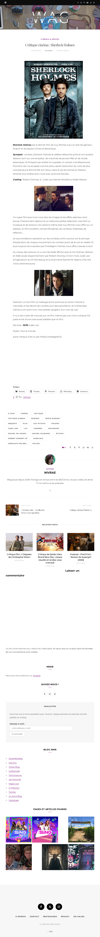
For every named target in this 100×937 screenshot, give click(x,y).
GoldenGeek (14, 771)
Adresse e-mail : (17, 724)
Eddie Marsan (53, 418)
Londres (37, 428)
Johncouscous (15, 775)
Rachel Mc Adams (17, 433)
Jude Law (13, 428)
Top (51, 932)
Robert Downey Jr (17, 438)
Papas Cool (14, 784)
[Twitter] (4, 73)
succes (36, 443)
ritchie (60, 433)
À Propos (20, 916)
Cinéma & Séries (50, 39)
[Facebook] (4, 67)
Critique (38, 413)
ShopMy (36, 675)
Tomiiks (12, 792)
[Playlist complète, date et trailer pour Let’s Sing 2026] (19, 830)
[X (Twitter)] (50, 906)
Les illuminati (15, 779)
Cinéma (24, 413)
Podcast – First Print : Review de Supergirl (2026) (80, 557)
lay (25, 428)
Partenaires (50, 916)
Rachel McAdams (41, 433)
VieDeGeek (14, 800)
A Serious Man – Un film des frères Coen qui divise (33, 511)
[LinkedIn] (4, 93)
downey (35, 418)
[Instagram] (59, 906)
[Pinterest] (4, 80)
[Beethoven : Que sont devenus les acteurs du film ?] (19, 857)
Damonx (13, 763)
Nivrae (49, 51)
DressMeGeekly (16, 758)
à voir (11, 413)
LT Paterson (14, 788)
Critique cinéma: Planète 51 (81, 510)
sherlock (38, 438)
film (25, 423)
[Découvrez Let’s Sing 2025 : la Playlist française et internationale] (45, 830)
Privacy (65, 916)
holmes (55, 423)
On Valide (79, 916)
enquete (12, 423)
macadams (53, 428)
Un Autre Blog (15, 796)
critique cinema (16, 418)
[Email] (4, 86)
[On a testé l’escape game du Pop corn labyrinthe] (81, 830)
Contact (34, 916)
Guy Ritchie (39, 423)
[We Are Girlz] (50, 17)
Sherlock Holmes (17, 443)
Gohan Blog (14, 767)
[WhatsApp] (4, 100)
